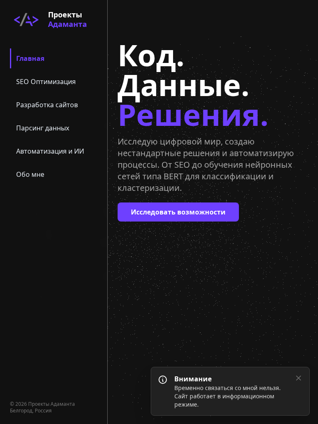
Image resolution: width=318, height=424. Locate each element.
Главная (30, 58)
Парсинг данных (42, 127)
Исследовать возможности (178, 212)
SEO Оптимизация (46, 81)
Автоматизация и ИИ (50, 151)
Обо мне (30, 174)
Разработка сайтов (47, 104)
